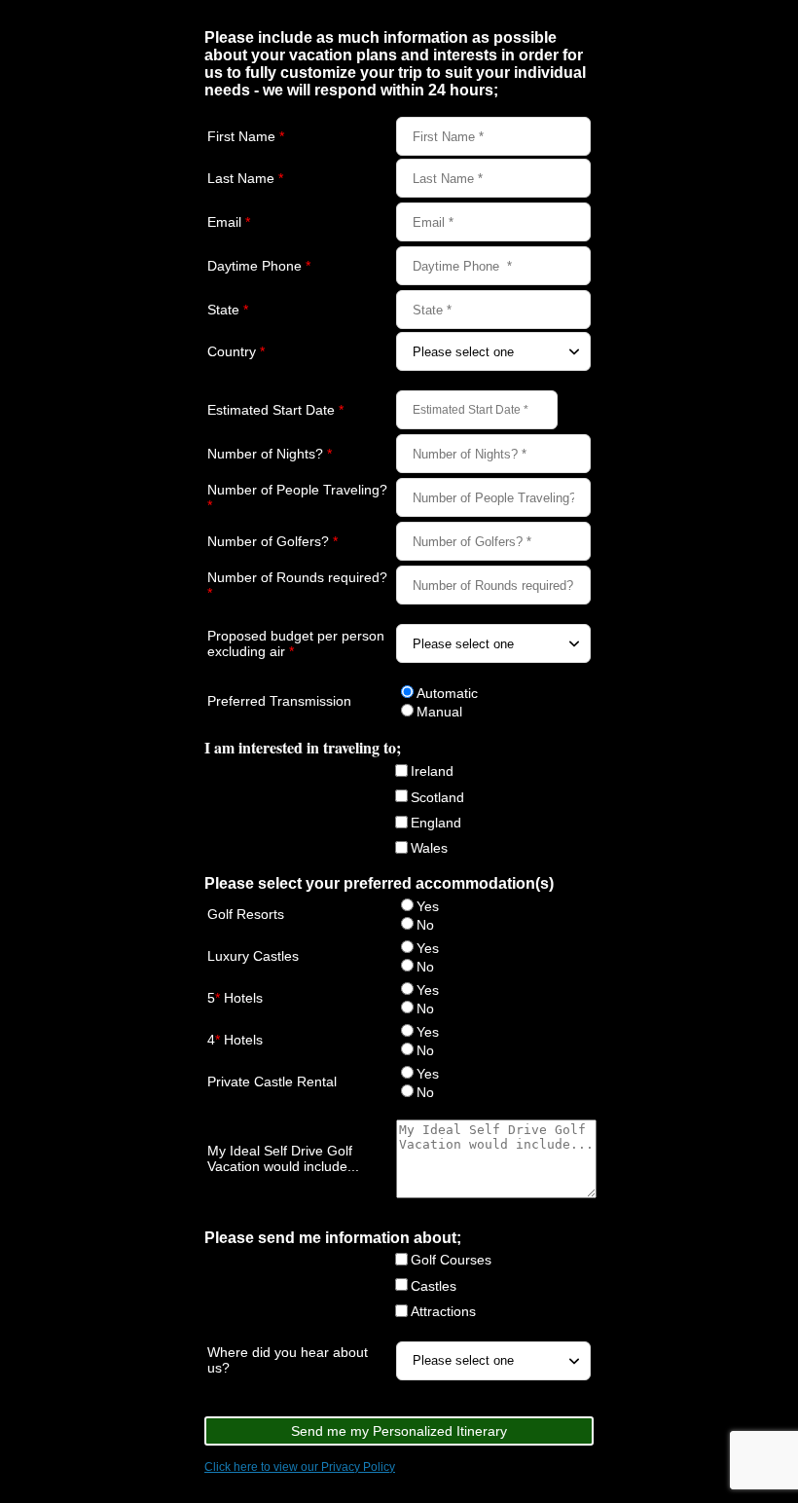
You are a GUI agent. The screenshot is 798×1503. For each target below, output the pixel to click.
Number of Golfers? (272, 541)
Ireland (432, 771)
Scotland (437, 797)
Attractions (443, 1311)
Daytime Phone (258, 266)
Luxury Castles (253, 956)
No (425, 925)
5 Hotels (235, 998)
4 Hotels (235, 1039)
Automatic (447, 693)
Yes (428, 906)
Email (228, 222)
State (227, 309)
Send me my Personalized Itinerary (399, 1431)
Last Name (245, 178)
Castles (433, 1286)
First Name (245, 136)
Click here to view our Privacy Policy (299, 1467)
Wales (429, 848)
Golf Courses (451, 1259)
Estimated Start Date (275, 410)
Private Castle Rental (272, 1081)
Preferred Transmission (279, 701)
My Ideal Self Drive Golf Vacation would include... (283, 1158)
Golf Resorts (245, 914)
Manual (439, 711)
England (436, 822)
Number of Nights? (269, 453)
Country (236, 351)
